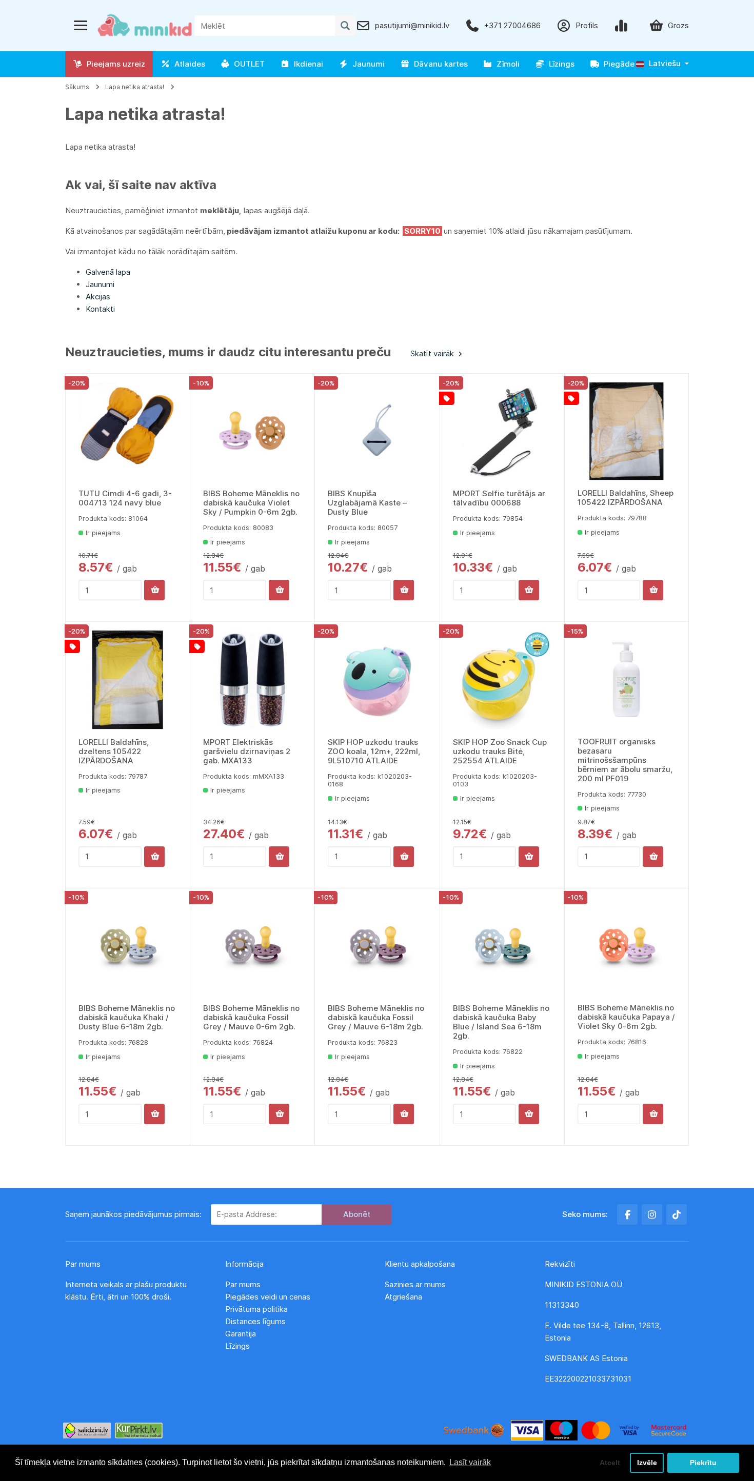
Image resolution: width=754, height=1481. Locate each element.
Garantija (240, 1333)
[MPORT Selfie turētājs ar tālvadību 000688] (502, 431)
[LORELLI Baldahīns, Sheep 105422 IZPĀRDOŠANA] (627, 431)
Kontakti (100, 309)
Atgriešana (403, 1297)
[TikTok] (676, 1214)
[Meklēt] (345, 25)
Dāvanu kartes (439, 64)
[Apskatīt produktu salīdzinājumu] (623, 25)
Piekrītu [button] (703, 1462)
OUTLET (247, 64)
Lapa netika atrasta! (134, 87)
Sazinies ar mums (415, 1284)
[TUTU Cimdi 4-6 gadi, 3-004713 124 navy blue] (127, 431)
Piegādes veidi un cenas (267, 1297)
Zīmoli (506, 64)
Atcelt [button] (610, 1462)
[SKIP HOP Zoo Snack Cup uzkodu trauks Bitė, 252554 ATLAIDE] (502, 680)
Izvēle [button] (647, 1462)
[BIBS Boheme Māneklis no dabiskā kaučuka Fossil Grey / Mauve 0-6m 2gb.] (252, 946)
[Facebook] (627, 1214)
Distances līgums (256, 1321)
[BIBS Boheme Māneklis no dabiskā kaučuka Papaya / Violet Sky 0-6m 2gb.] (627, 946)
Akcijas (98, 296)
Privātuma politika (257, 1309)
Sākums (77, 87)
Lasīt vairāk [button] (470, 1462)
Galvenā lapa (108, 272)
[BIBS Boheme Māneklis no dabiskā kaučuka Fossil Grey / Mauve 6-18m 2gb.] (377, 946)
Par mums (243, 1284)
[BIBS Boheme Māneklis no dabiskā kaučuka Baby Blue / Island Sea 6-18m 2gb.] (502, 946)
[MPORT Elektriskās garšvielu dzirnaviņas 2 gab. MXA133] (252, 680)
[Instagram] (652, 1214)
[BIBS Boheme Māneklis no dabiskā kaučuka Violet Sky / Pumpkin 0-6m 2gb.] (252, 431)
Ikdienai (306, 64)
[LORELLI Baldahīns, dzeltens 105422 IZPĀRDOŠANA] (127, 680)
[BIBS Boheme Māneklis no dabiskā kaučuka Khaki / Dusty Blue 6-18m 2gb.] (127, 946)
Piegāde (617, 64)
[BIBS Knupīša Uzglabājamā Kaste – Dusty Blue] (377, 431)
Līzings (559, 64)
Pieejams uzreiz (114, 64)
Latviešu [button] (664, 63)
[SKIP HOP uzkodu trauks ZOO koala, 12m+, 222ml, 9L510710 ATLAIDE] (377, 680)
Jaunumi (366, 64)
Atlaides (187, 64)
